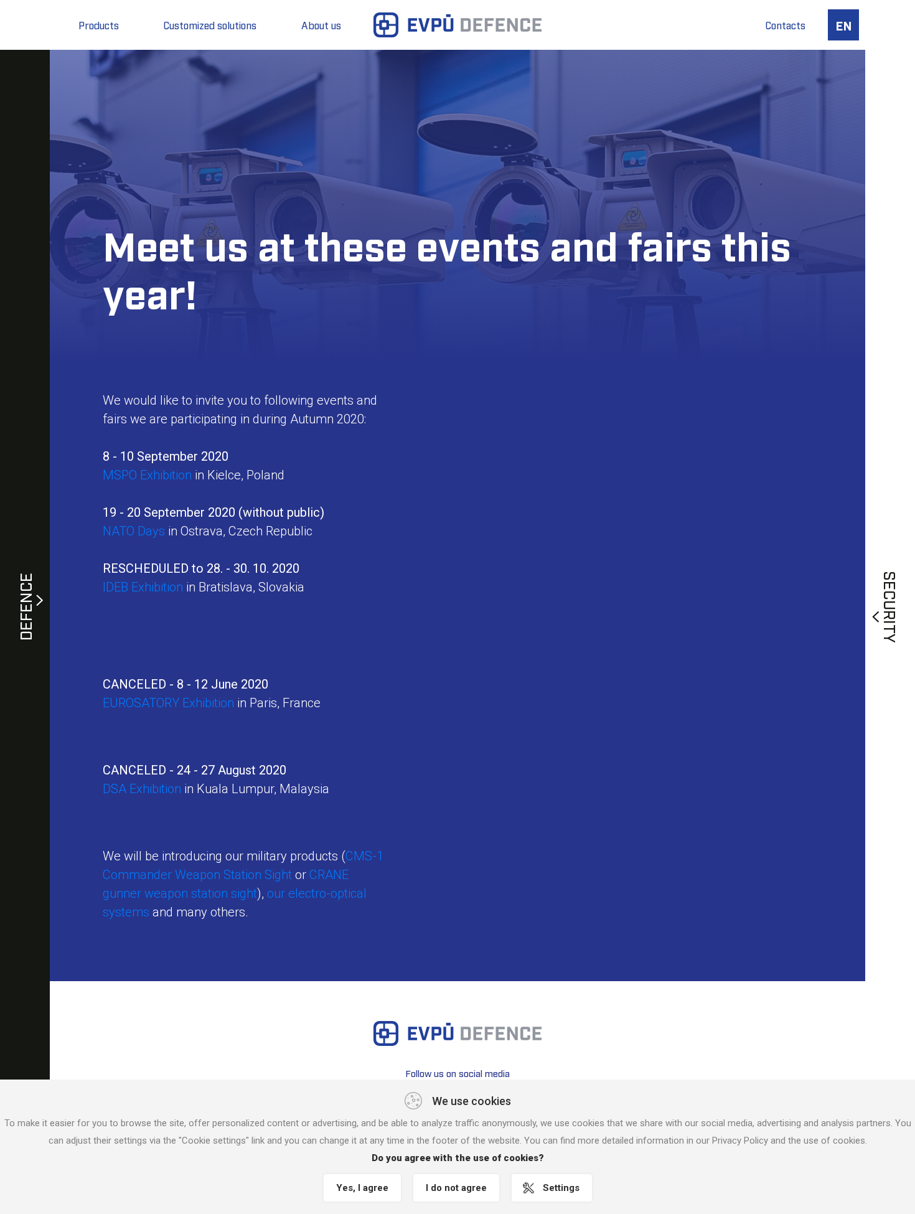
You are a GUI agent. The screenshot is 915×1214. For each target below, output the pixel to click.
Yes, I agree (362, 1187)
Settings (561, 1187)
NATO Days (134, 531)
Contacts (785, 25)
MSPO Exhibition (147, 475)
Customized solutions (210, 25)
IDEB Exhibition (143, 587)
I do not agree (456, 1187)
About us (321, 25)
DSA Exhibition (142, 788)
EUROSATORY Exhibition (168, 702)
